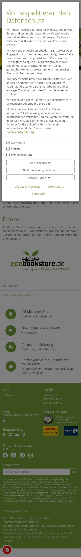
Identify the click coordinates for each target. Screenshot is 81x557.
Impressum (39, 193)
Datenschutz (56, 186)
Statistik (16, 149)
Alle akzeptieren (40, 163)
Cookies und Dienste (27, 186)
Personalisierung (21, 155)
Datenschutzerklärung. (20, 132)
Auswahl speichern (40, 177)
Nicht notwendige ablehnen (40, 170)
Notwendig (18, 143)
